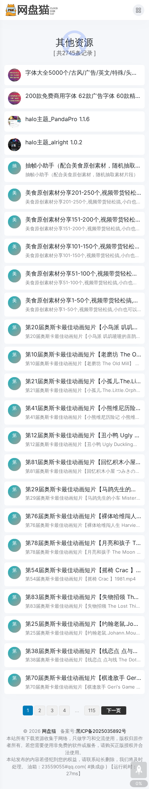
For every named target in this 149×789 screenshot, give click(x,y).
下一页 (114, 710)
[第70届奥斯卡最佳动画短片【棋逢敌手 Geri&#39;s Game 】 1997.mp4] (74, 682)
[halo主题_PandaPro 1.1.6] (74, 121)
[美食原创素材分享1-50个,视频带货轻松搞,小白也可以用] (74, 305)
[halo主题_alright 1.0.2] (74, 145)
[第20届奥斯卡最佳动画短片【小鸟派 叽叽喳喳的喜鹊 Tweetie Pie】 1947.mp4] (74, 331)
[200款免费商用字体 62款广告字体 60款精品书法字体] (74, 98)
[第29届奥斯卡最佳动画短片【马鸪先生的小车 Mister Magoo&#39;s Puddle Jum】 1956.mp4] (74, 493)
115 (91, 710)
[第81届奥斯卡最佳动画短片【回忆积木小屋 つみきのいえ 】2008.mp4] (74, 466)
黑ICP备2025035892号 (101, 731)
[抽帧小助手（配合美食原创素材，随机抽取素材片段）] (74, 170)
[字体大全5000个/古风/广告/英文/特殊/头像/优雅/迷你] (74, 75)
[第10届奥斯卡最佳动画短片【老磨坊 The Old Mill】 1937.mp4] (74, 359)
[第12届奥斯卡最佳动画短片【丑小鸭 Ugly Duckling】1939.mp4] (74, 439)
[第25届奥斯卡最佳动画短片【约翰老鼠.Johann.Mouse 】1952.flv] (74, 628)
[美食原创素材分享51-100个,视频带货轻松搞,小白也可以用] (74, 278)
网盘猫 (49, 731)
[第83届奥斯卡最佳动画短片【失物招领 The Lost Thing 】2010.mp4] (74, 601)
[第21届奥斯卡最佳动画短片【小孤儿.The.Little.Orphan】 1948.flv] (74, 385)
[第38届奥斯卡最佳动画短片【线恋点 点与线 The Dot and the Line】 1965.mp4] (74, 655)
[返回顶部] (139, 770)
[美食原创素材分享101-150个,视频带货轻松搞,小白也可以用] (74, 251)
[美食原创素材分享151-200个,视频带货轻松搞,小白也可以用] (74, 224)
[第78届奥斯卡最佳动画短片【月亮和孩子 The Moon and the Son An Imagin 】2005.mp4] (74, 547)
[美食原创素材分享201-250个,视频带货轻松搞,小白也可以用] (74, 197)
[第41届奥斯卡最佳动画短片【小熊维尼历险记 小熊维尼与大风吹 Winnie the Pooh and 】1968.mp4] (74, 412)
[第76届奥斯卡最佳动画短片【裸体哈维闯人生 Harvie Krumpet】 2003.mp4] (74, 520)
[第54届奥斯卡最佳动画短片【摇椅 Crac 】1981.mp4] (74, 574)
